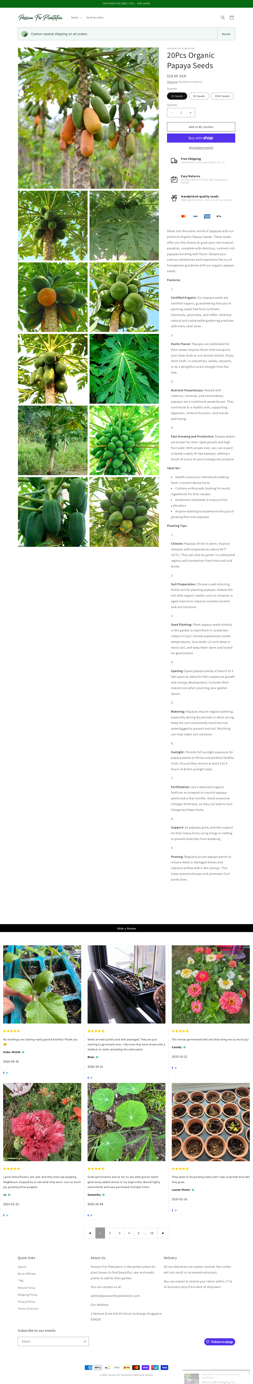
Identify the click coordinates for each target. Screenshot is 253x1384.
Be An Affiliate (27, 1273)
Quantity (172, 105)
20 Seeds (177, 96)
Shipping (172, 81)
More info (226, 34)
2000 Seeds (222, 96)
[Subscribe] (84, 1341)
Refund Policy (26, 1288)
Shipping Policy (27, 1294)
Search (22, 1267)
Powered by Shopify (143, 1375)
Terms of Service (28, 1308)
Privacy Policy (26, 1301)
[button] (76, 17)
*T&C (21, 1280)
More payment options (201, 147)
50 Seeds (199, 96)
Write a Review (126, 928)
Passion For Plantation (120, 1375)
